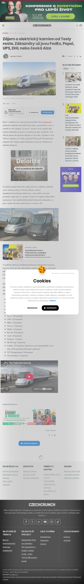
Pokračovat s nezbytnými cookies (63, 273)
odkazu (53, 300)
